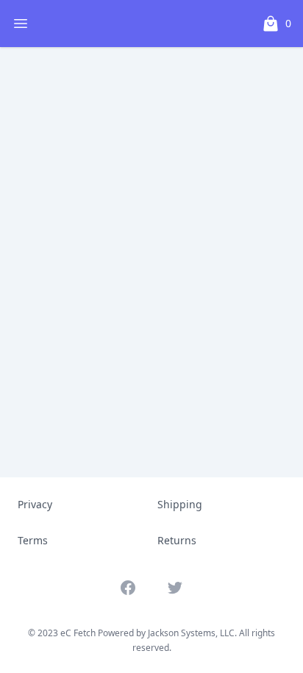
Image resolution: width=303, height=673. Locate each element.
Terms (33, 540)
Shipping (179, 504)
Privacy (35, 504)
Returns (176, 540)
